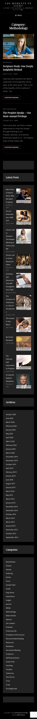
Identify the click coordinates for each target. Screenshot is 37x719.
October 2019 (11, 464)
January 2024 (10, 430)
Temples (9, 669)
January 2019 (10, 476)
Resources (10, 642)
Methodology (7, 62)
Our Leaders (10, 623)
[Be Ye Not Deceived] (23, 343)
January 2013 (10, 526)
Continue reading (12, 97)
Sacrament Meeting (13, 650)
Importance (10, 596)
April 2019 (9, 468)
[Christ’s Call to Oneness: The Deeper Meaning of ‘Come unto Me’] (23, 236)
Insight (8, 600)
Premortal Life (11, 631)
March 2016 (10, 491)
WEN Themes (21, 715)
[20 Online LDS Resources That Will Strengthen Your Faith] (23, 280)
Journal (8, 604)
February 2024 (11, 426)
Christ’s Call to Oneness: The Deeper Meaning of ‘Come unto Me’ (10, 239)
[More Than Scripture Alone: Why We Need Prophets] (23, 196)
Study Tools (10, 662)
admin (15, 74)
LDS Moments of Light (18, 4)
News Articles (11, 616)
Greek (8, 589)
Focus (8, 581)
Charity (8, 566)
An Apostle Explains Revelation (10, 378)
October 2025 (11, 414)
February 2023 (11, 445)
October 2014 (11, 514)
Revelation (10, 646)
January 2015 (10, 503)
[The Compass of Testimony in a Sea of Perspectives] (23, 302)
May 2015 (9, 495)
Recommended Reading (15, 639)
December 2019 (12, 457)
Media (5, 109)
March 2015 (10, 499)
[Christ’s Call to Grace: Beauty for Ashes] (23, 261)
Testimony (10, 673)
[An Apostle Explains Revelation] (23, 381)
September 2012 (12, 537)
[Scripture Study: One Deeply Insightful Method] (18, 46)
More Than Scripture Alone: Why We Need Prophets (10, 195)
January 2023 (10, 449)
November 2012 (12, 530)
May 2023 (9, 434)
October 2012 (11, 533)
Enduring (9, 573)
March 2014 (10, 518)
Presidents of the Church (15, 635)
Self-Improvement (12, 658)
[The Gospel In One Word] (23, 324)
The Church (10, 677)
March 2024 (10, 422)
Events (8, 577)
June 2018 (9, 480)
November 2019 (12, 460)
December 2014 (12, 507)
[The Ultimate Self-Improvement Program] (23, 362)
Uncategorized (11, 688)
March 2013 (10, 522)
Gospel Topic (11, 585)
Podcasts (9, 627)
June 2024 (9, 418)
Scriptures (10, 654)
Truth (8, 685)
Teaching (9, 665)
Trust (8, 681)
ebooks (8, 569)
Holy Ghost (10, 593)
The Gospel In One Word (10, 321)
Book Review (10, 562)
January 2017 (10, 487)
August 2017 (10, 484)
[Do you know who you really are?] (23, 217)
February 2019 (11, 472)
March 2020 (10, 453)
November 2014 (12, 510)
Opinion (9, 619)
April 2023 (9, 437)
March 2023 (10, 441)
